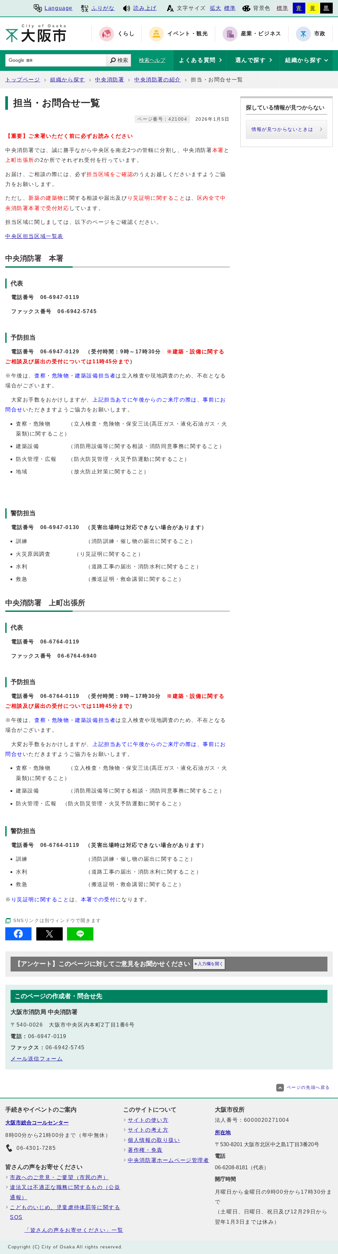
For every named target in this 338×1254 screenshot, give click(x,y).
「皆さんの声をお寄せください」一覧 (73, 1230)
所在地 (223, 1132)
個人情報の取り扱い (154, 1140)
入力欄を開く (210, 963)
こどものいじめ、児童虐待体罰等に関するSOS (65, 1212)
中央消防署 (109, 79)
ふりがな (103, 8)
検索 (123, 60)
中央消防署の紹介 (157, 79)
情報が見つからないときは (282, 129)
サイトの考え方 (148, 1130)
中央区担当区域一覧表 (34, 236)
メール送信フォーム (37, 1058)
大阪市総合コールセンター (37, 1122)
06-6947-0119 (60, 297)
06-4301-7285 (36, 1148)
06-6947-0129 (60, 351)
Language (59, 8)
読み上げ (144, 8)
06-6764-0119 (60, 641)
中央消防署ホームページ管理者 (168, 1160)
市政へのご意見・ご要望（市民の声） (59, 1177)
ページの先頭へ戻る (308, 1087)
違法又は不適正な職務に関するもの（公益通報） (65, 1192)
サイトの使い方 (148, 1120)
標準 (230, 8)
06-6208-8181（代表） (242, 1167)
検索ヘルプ (152, 60)
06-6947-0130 (60, 527)
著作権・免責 (145, 1150)
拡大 (215, 8)
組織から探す (67, 79)
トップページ (22, 79)
